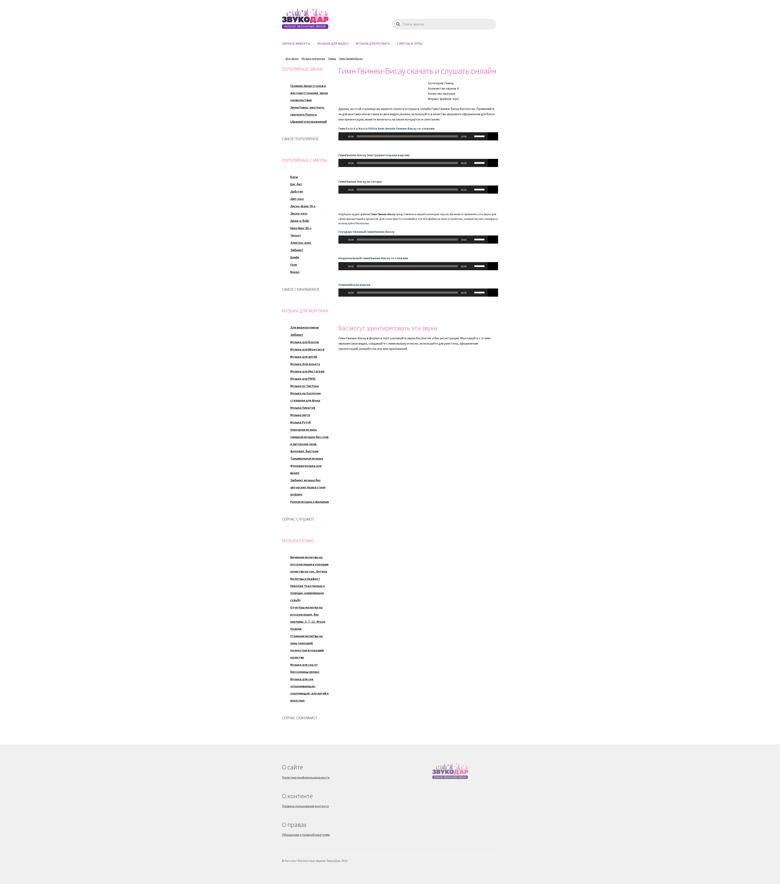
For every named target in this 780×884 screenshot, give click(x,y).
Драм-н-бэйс (299, 221)
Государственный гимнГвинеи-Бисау (366, 232)
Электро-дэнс (300, 243)
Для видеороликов (304, 327)
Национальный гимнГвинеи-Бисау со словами (373, 258)
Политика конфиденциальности (305, 777)
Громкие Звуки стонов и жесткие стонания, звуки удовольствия (309, 93)
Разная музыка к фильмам (309, 502)
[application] (413, 136)
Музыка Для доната (305, 364)
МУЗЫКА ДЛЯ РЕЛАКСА (373, 43)
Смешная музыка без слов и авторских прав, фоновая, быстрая (309, 444)
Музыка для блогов (304, 342)
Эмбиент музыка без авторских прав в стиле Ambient (307, 487)
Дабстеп (296, 191)
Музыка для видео (313, 58)
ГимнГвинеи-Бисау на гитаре (360, 181)
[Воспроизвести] (344, 136)
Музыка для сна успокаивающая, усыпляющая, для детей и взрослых (309, 689)
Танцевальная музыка (306, 458)
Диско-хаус (299, 213)
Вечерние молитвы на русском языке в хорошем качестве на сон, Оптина (309, 564)
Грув (293, 264)
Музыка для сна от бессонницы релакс (305, 668)
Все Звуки (292, 58)
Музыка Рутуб (300, 422)
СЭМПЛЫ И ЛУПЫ (410, 43)
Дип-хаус (297, 199)
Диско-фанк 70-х (302, 206)
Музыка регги (300, 415)
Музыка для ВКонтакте (307, 349)
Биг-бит (296, 184)
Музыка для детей (303, 357)
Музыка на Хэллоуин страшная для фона (305, 396)
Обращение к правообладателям (306, 835)
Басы (294, 177)
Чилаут (295, 235)
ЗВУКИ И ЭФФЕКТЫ (296, 43)
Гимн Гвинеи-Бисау (351, 58)
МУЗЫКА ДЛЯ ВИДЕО (333, 43)
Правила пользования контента (305, 806)
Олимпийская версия (354, 285)
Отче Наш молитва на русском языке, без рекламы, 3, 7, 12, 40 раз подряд (307, 618)
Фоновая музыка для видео (306, 469)
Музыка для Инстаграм (307, 371)
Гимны (332, 58)
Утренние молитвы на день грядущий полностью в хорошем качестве (307, 646)
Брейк (294, 257)
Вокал (294, 272)
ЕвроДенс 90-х (300, 228)
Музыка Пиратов (302, 408)
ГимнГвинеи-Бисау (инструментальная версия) (374, 155)
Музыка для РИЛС (303, 378)
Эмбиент (296, 250)
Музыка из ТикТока (304, 386)
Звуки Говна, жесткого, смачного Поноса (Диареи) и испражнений (308, 114)
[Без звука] (471, 136)
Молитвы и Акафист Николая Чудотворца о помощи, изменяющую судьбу (307, 589)
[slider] (480, 136)
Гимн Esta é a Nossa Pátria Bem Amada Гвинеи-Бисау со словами (386, 128)
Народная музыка (303, 429)
